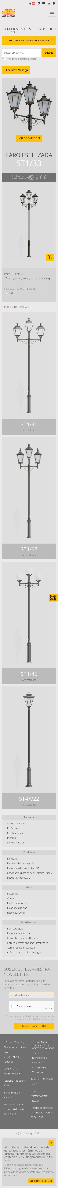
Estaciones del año (17, 908)
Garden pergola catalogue (21, 947)
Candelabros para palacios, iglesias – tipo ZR (30, 873)
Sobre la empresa (16, 823)
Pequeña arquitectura (18, 877)
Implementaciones (17, 903)
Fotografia (12, 893)
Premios (11, 837)
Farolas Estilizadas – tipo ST (29, 30)
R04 (11, 293)
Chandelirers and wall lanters (22, 938)
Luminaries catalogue (18, 933)
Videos (10, 898)
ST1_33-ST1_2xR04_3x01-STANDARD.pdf (31, 278)
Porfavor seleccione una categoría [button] (28, 40)
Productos (10, 29)
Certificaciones (15, 833)
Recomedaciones (16, 912)
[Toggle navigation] (52, 14)
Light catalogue (15, 928)
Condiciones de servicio (41, 1180)
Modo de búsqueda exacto (22, 58)
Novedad (12, 858)
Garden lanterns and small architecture (27, 943)
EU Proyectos (14, 828)
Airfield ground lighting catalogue (24, 952)
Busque (48, 52)
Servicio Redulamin (17, 842)
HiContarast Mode (14, 70)
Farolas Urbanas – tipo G (20, 863)
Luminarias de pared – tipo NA (23, 868)
